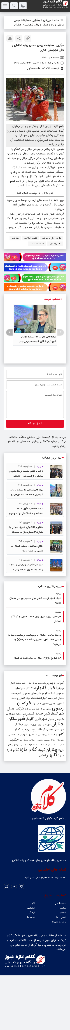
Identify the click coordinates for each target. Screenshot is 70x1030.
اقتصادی (62, 912)
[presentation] (60, 332)
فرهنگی (31, 912)
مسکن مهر (23, 740)
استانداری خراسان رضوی (38, 693)
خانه (56, 20)
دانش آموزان (45, 709)
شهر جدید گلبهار (38, 713)
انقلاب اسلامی (31, 238)
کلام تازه (28, 749)
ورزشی (47, 20)
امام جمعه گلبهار (50, 698)
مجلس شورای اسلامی (39, 740)
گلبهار (52, 755)
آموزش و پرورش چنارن (36, 683)
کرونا (41, 750)
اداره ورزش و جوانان (51, 238)
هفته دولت (32, 744)
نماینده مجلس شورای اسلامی (51, 744)
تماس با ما (61, 917)
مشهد (14, 739)
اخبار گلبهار (46, 688)
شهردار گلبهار (21, 714)
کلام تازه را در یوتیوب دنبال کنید (35, 193)
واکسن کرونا (20, 744)
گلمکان (42, 755)
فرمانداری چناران (46, 735)
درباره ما (31, 917)
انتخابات (36, 698)
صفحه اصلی (60, 903)
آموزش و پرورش (54, 683)
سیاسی (62, 908)
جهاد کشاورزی (23, 698)
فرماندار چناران (36, 729)
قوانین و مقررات (59, 922)
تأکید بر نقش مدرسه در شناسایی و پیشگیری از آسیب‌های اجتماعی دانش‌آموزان (26, 476)
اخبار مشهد (21, 683)
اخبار (33, 903)
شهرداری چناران (56, 719)
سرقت (27, 709)
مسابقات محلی (37, 244)
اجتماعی (31, 908)
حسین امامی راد (40, 703)
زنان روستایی (55, 244)
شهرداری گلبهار (36, 719)
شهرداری (10, 714)
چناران (52, 749)
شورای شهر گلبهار (30, 724)
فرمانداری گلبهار (29, 735)
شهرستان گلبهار (44, 724)
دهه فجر (15, 238)
